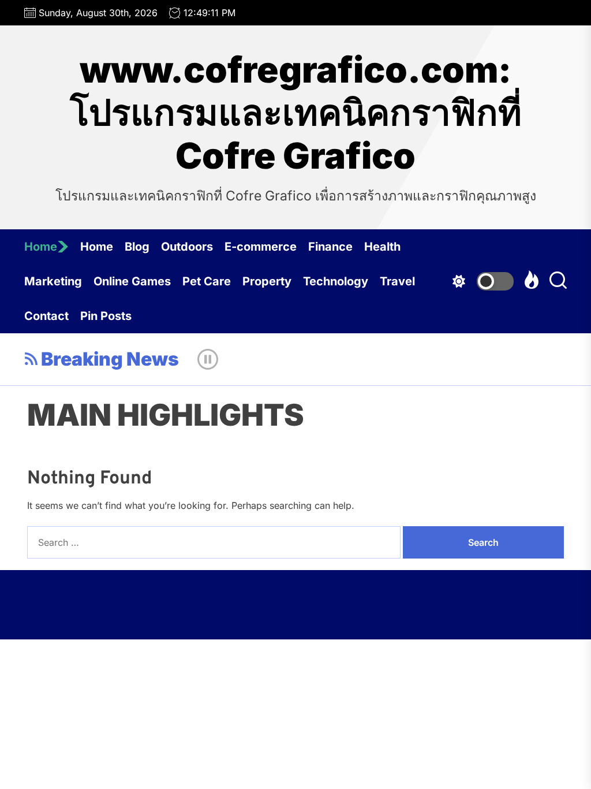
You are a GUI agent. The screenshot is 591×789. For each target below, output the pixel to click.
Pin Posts (106, 316)
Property (266, 281)
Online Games (132, 281)
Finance (330, 247)
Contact (46, 316)
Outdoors (187, 247)
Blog (137, 247)
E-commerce (261, 247)
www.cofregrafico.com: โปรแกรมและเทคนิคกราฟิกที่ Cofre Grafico (296, 113)
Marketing (53, 281)
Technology (335, 281)
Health (382, 247)
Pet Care (206, 281)
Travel (397, 281)
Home (40, 247)
